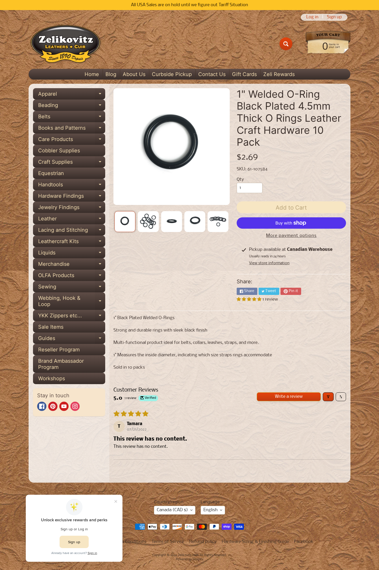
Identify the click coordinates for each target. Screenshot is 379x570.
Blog (110, 74)
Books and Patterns (71, 129)
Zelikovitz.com (188, 555)
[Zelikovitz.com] (65, 44)
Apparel (71, 95)
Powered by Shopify (189, 559)
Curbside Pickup (172, 74)
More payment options (291, 235)
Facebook (304, 541)
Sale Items (50, 327)
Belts (71, 117)
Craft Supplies (71, 163)
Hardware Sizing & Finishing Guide (255, 541)
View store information (269, 263)
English (210, 510)
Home (92, 74)
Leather (71, 220)
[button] (249, 299)
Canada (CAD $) (172, 510)
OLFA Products (71, 276)
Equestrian (51, 173)
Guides (71, 339)
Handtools (71, 185)
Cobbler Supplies (59, 150)
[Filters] (328, 396)
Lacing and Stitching (71, 231)
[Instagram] (75, 406)
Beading (71, 106)
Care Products (71, 140)
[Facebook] (41, 406)
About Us (134, 74)
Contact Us (212, 74)
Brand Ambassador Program (61, 364)
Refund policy (203, 541)
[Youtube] (64, 406)
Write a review (289, 396)
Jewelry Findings (71, 208)
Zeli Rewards (279, 74)
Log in (312, 17)
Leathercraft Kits (71, 242)
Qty (240, 179)
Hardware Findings (71, 197)
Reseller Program (59, 349)
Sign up (334, 17)
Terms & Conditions (127, 541)
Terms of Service (168, 541)
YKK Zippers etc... (71, 316)
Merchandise (71, 265)
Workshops (51, 378)
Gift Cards (244, 74)
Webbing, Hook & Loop (71, 301)
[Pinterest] (52, 406)
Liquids (71, 254)
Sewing (71, 288)
